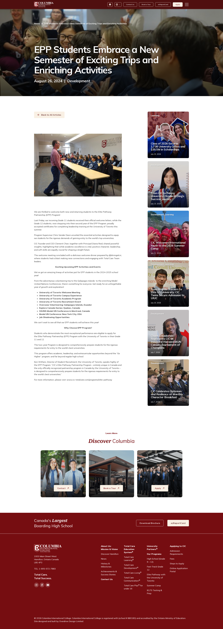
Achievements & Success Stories (109, 573)
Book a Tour (146, 4)
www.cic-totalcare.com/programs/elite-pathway (89, 379)
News (37, 23)
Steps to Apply (177, 563)
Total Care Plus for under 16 (133, 587)
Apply (178, 4)
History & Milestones (106, 565)
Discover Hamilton (109, 554)
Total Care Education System (129, 549)
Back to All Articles (51, 115)
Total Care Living (132, 572)
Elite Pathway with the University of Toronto (156, 577)
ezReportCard (163, 4)
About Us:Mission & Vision (109, 547)
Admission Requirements (176, 552)
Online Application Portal (179, 570)
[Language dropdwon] (118, 4)
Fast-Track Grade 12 (155, 568)
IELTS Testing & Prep (154, 592)
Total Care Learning (129, 558)
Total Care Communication (132, 579)
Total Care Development (131, 566)
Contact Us (130, 4)
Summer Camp (154, 585)
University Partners (152, 547)
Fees (172, 558)
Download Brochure (150, 523)
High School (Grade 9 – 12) (156, 560)
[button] (38, 165)
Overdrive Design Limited (71, 621)
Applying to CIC (178, 546)
